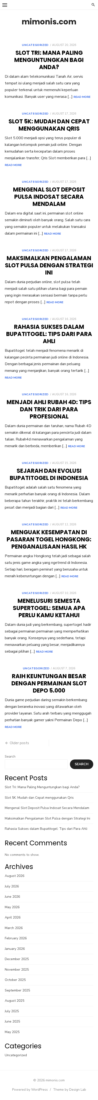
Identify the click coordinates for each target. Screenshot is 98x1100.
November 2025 (17, 969)
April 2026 (12, 917)
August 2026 (14, 876)
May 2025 (12, 1032)
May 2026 (12, 907)
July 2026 (12, 886)
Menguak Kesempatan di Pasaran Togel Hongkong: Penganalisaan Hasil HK (49, 539)
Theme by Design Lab (69, 1089)
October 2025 (15, 980)
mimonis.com (49, 21)
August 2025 (14, 1000)
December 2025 (17, 959)
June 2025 (12, 1021)
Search (10, 756)
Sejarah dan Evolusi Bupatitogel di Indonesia (49, 474)
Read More (82, 97)
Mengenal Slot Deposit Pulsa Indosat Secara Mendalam (49, 197)
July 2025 (12, 1011)
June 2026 (12, 896)
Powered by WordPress (30, 1089)
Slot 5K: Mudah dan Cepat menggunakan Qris (49, 124)
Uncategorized (35, 45)
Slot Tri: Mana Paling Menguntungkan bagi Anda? (49, 60)
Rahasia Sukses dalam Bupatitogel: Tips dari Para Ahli (49, 334)
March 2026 (14, 928)
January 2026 (15, 948)
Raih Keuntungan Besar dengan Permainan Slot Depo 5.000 (49, 683)
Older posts (19, 743)
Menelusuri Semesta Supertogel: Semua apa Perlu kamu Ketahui (49, 608)
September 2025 (17, 990)
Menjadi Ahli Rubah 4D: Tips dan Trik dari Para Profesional (49, 409)
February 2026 (16, 938)
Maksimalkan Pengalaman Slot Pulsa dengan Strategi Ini (49, 265)
